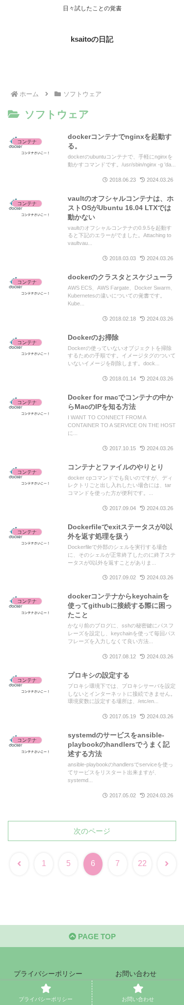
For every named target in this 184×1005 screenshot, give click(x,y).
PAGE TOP (96, 936)
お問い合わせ (136, 974)
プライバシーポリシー (48, 974)
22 (142, 863)
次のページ (92, 831)
